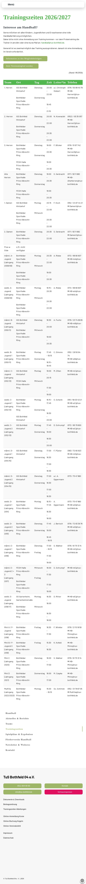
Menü (11, 4)
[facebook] (74, 878)
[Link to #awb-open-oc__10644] (5, 4)
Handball (11, 713)
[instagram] (78, 878)
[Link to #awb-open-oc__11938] (76, 4)
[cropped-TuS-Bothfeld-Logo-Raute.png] (81, 3)
